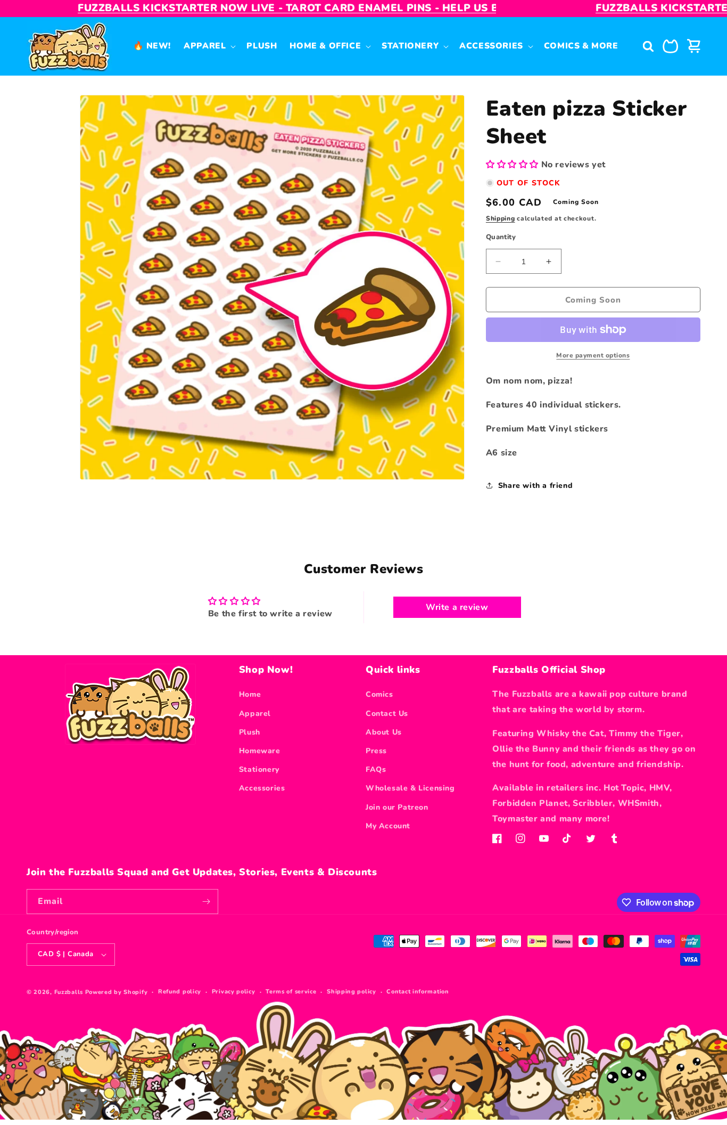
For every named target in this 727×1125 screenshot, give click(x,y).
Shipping (500, 218)
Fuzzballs (68, 992)
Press (376, 751)
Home (250, 694)
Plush (249, 732)
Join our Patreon (397, 807)
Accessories (262, 788)
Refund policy (179, 992)
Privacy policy (233, 992)
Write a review (457, 607)
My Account (388, 826)
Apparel (255, 713)
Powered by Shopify (116, 992)
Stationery (259, 769)
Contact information (417, 992)
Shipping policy (351, 992)
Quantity (501, 237)
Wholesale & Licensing (410, 788)
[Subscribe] (206, 901)
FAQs (376, 769)
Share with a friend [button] (535, 485)
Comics (379, 694)
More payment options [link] (593, 355)
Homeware (259, 751)
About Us (384, 732)
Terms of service (291, 992)
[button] (208, 46)
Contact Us (387, 713)
